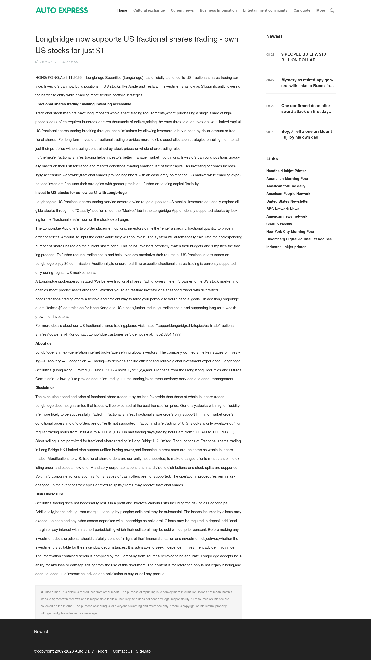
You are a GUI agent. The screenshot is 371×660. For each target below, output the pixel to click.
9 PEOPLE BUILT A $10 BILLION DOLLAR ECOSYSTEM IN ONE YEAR (307, 59)
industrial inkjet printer (286, 246)
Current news (182, 10)
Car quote (302, 10)
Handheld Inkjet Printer (286, 170)
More (320, 10)
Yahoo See (323, 238)
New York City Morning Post (290, 231)
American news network (286, 216)
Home (122, 10)
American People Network (288, 193)
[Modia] (61, 10)
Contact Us (123, 651)
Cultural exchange (149, 10)
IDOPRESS (70, 61)
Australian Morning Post (287, 178)
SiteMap (143, 651)
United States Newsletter (287, 201)
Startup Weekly (279, 223)
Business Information (218, 10)
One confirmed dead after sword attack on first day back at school (305, 111)
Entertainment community (265, 10)
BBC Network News (282, 208)
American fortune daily (285, 185)
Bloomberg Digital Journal (288, 238)
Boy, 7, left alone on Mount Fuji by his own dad (306, 134)
